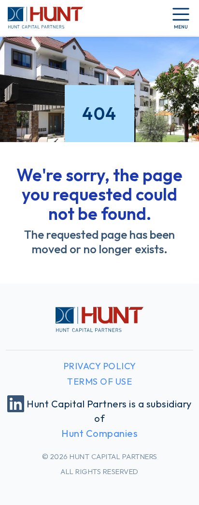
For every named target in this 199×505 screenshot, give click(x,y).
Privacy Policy (99, 366)
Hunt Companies (99, 433)
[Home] (45, 17)
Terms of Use (99, 381)
